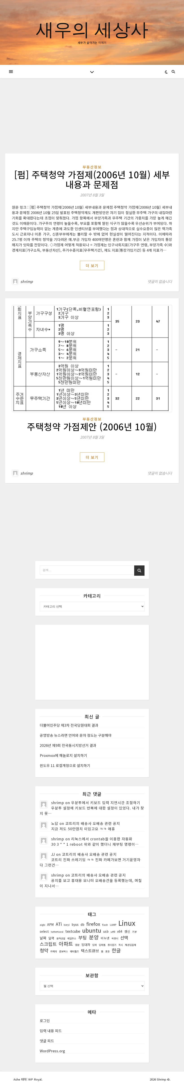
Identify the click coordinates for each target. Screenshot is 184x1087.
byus (75, 924)
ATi (59, 924)
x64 (119, 931)
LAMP (113, 924)
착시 (120, 945)
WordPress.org (52, 1050)
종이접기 (111, 945)
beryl (67, 924)
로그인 (45, 1020)
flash (105, 924)
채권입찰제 (130, 945)
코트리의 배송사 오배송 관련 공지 (92, 823)
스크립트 (48, 944)
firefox (93, 924)
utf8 (113, 931)
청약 (44, 950)
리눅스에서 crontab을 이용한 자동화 (101, 838)
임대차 (85, 944)
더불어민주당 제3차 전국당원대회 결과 (69, 725)
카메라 (53, 951)
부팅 (82, 937)
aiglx (42, 924)
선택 (124, 937)
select (44, 931)
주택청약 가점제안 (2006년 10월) (92, 426)
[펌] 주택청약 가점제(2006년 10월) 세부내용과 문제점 (92, 179)
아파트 (66, 944)
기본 (134, 931)
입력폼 (102, 945)
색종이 (115, 938)
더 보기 (92, 265)
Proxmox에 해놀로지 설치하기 (63, 755)
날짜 (43, 938)
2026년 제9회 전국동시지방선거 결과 (68, 745)
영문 (77, 945)
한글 (116, 950)
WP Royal (35, 1079)
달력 (51, 938)
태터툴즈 (74, 951)
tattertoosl (57, 931)
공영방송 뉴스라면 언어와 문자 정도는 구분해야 (76, 735)
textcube (72, 931)
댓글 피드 (47, 1040)
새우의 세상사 (92, 29)
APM (50, 924)
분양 (94, 937)
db (82, 924)
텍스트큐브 (90, 950)
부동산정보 (92, 167)
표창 (107, 951)
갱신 (127, 931)
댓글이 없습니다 (160, 281)
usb (106, 931)
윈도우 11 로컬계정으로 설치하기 (65, 765)
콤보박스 (63, 951)
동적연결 (60, 938)
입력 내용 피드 (51, 1030)
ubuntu (91, 930)
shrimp (26, 281)
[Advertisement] (92, 120)
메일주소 (71, 938)
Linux (126, 923)
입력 (94, 945)
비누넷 (105, 938)
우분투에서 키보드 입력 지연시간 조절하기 (105, 802)
